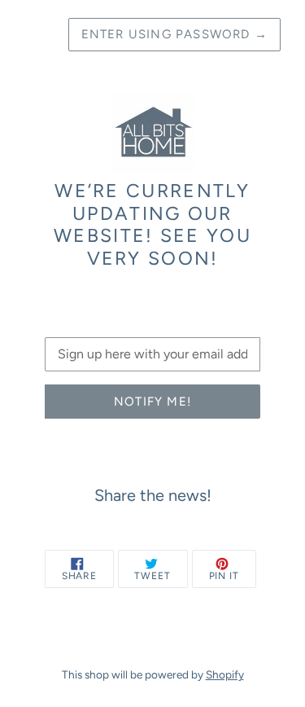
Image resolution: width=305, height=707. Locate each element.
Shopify (225, 674)
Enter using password (174, 34)
